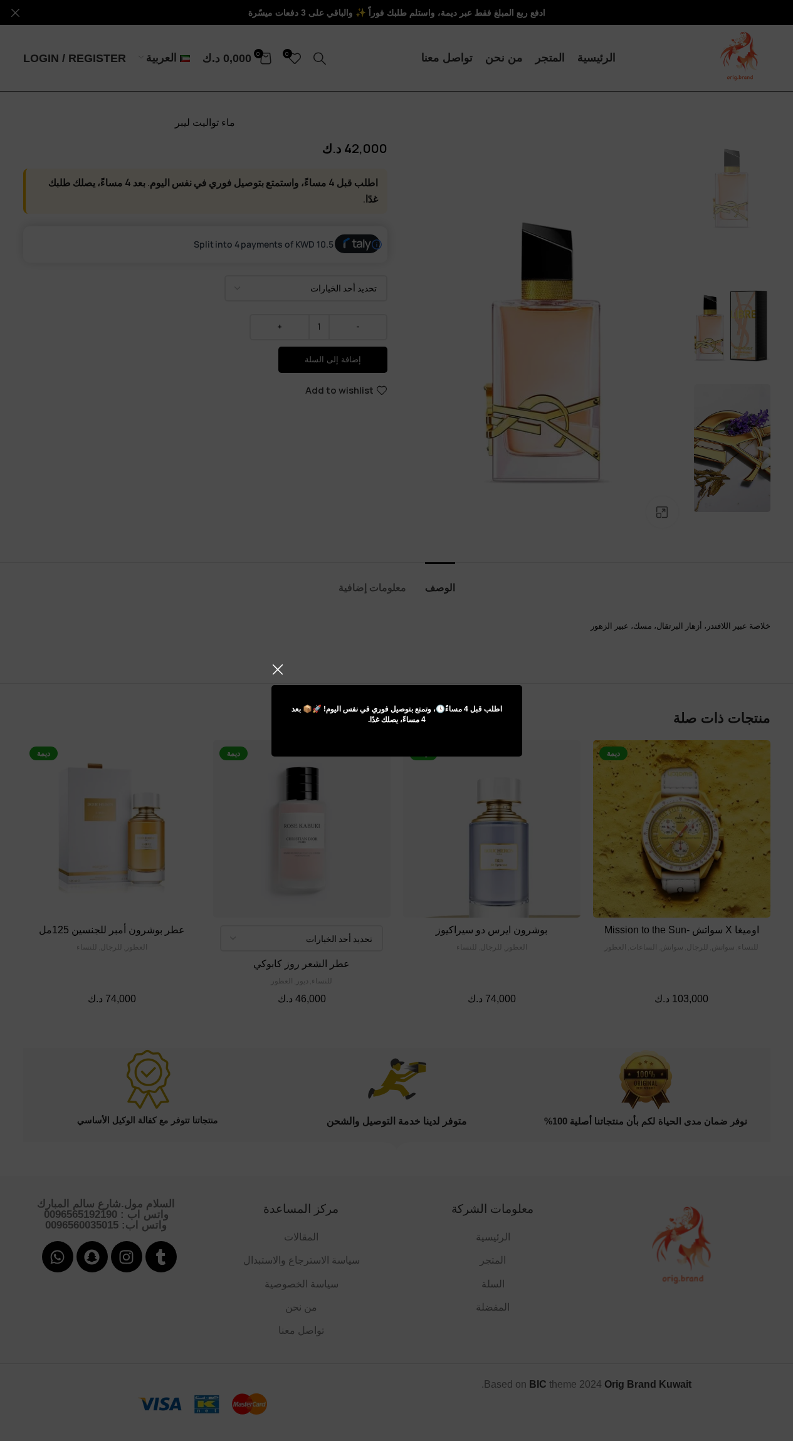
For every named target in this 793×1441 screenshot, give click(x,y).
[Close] (277, 669)
